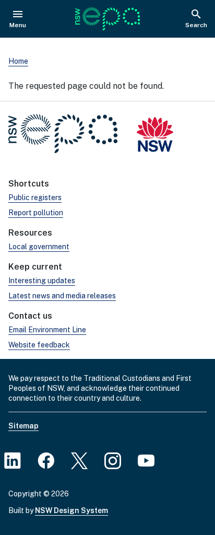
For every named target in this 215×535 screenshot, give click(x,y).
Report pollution (35, 212)
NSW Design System (71, 510)
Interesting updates (41, 280)
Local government (38, 246)
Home (18, 61)
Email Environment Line (47, 329)
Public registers (35, 197)
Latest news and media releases (62, 296)
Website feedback (39, 345)
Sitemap (23, 426)
